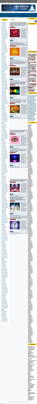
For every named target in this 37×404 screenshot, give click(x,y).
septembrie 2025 (4, 37)
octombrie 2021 (3, 103)
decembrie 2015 (3, 203)
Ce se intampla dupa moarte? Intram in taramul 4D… (32, 62)
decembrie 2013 (3, 237)
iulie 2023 (3, 74)
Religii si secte (30, 390)
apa (29, 95)
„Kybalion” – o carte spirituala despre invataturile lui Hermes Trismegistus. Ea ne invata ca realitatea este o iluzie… (32, 70)
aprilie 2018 (3, 164)
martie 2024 (3, 62)
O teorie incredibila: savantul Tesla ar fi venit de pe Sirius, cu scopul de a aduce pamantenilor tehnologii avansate (32, 74)
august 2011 (3, 277)
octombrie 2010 (3, 291)
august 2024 (29, 149)
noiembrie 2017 (3, 170)
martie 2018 (3, 165)
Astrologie (33, 95)
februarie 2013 (30, 291)
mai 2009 (2, 315)
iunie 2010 (3, 296)
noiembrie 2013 (3, 238)
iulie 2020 (3, 126)
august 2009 (3, 311)
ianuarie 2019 (3, 151)
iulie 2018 (29, 224)
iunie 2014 (29, 275)
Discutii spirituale (12, 80)
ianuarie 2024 (3, 65)
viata (33, 120)
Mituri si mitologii (30, 376)
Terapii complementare (31, 396)
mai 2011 (2, 281)
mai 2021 (2, 111)
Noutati (29, 378)
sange (34, 111)
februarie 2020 (30, 205)
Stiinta (29, 394)
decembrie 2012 (3, 254)
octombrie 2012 (3, 257)
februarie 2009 (3, 319)
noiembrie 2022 (3, 85)
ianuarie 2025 (3, 48)
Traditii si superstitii (6, 16)
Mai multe (11, 40)
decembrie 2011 (3, 272)
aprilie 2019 (3, 147)
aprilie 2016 (29, 252)
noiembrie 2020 (3, 119)
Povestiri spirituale (30, 385)
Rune (28, 391)
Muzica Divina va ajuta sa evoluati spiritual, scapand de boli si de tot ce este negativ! (18, 83)
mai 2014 (2, 230)
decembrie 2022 (4, 84)
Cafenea (12, 41)
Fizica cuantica (30, 368)
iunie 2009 (3, 314)
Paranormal (30, 108)
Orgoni (29, 382)
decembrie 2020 (4, 118)
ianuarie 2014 (3, 235)
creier (32, 98)
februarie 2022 (30, 180)
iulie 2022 (3, 91)
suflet (29, 116)
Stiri (33, 115)
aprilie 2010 (3, 299)
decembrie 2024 (4, 49)
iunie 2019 (29, 213)
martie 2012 (29, 303)
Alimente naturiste (30, 346)
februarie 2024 (3, 64)
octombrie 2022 (3, 87)
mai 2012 (2, 265)
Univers (29, 120)
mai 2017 (2, 180)
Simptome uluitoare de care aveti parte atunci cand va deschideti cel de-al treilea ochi (18, 180)
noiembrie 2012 (3, 256)
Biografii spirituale (30, 352)
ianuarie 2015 (3, 218)
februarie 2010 (3, 302)
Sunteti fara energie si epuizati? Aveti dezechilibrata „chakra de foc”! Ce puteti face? (18, 44)
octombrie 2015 (3, 206)
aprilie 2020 (3, 130)
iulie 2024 (3, 57)
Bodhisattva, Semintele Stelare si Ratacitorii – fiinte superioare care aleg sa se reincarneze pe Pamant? (32, 54)
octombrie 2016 (3, 189)
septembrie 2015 (4, 207)
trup (33, 119)
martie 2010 (3, 300)
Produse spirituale (30, 387)
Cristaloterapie (30, 358)
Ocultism (29, 381)
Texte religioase (30, 397)
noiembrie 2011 (3, 273)
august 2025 (3, 38)
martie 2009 (3, 318)
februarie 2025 (3, 46)
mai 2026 (2, 26)
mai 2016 (2, 196)
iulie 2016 (2, 193)
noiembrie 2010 (30, 319)
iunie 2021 (29, 188)
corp (29, 98)
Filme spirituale (30, 366)
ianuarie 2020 (3, 134)
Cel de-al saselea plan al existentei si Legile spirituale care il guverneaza (18, 101)
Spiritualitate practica (21, 0)
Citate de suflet (30, 354)
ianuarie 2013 (3, 253)
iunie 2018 (3, 161)
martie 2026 (29, 129)
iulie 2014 (2, 227)
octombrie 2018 (3, 155)
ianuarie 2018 (3, 168)
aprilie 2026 (3, 27)
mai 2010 (2, 298)
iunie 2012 (29, 300)
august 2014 (3, 226)
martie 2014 (3, 233)
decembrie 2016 (30, 244)
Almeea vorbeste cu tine (31, 347)
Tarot (29, 395)
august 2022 (3, 89)
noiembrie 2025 (3, 34)
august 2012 (3, 261)
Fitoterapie (29, 367)
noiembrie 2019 (30, 208)
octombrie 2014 (3, 222)
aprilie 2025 (29, 141)
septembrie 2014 (30, 272)
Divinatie (27, 0)
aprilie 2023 (3, 78)
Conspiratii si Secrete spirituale (7, 0)
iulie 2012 (2, 262)
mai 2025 (2, 42)
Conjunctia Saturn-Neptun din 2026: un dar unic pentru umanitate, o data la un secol (32, 86)
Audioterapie (29, 351)
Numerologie (29, 380)
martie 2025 (3, 45)
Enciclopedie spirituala (13, 60)
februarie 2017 (3, 184)
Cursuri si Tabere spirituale (31, 360)
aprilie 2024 (3, 61)
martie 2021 (3, 114)
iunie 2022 (3, 92)
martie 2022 (3, 96)
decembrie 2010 (3, 288)
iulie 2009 (3, 312)
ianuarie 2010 (3, 303)
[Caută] (36, 21)
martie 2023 (3, 80)
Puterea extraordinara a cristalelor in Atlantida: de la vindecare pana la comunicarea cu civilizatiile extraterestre (17, 198)
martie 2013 (3, 250)
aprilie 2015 (3, 214)
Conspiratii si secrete (31, 355)
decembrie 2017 (3, 169)
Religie (10, 16)
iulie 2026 (2, 23)
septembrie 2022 (4, 88)
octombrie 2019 (3, 138)
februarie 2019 (3, 150)
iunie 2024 (3, 58)
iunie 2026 (3, 24)
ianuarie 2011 (3, 287)
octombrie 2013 (30, 283)
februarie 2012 (3, 269)
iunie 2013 (3, 246)
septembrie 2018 (4, 157)
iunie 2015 (3, 211)
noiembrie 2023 (3, 68)
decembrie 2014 (3, 219)
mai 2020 (2, 128)
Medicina (2, 16)
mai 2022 (29, 177)
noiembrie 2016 (3, 188)
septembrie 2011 (4, 276)
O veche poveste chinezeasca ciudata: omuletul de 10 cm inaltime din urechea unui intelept (32, 90)
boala (30, 96)
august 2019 (3, 142)
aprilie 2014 (3, 231)
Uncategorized (30, 399)
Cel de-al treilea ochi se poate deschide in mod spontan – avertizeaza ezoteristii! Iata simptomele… (18, 131)
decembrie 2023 (30, 157)
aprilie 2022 (3, 95)
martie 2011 (3, 284)
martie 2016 (3, 199)
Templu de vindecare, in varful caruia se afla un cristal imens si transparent (32, 84)
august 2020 (3, 124)
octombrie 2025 (3, 35)
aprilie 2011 (3, 283)
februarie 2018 (3, 166)
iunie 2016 (3, 195)
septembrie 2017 (30, 235)
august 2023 (3, 73)
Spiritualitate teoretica (14, 0)
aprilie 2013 (3, 249)
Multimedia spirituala (31, 377)
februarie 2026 (3, 30)
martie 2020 (3, 131)
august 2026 (3, 22)
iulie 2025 (2, 39)
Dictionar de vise (30, 361)
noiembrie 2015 (3, 204)
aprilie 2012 (3, 266)
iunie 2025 (3, 41)
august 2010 (29, 322)
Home (1, 0)
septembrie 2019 (30, 210)
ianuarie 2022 (3, 99)
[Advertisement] (18, 124)
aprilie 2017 (3, 181)
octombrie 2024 (4, 52)
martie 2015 (3, 215)
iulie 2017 (2, 177)
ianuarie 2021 (3, 116)
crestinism (30, 99)
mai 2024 (2, 60)
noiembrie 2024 (3, 50)
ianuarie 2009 (3, 321)
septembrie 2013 (30, 284)
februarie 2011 (3, 285)
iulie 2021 (2, 108)
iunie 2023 (3, 76)
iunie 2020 (3, 127)
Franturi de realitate (32, 0)
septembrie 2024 (30, 148)
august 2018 (3, 158)
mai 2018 (2, 162)
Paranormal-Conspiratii (15, 16)
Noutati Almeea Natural (31, 379)
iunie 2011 (2, 280)
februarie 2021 (3, 115)
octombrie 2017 (3, 172)
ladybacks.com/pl (2, 403)
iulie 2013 (2, 245)
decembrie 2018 (3, 153)
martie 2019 (29, 216)
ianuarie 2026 (3, 31)
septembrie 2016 (4, 191)
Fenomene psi (30, 365)
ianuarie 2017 (3, 185)
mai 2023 (2, 77)
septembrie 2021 (30, 185)
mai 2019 (2, 146)
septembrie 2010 (4, 292)
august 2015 (3, 208)
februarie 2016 (3, 200)
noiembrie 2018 (3, 154)
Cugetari (34, 99)
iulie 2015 (2, 210)
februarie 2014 (3, 234)
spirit (29, 112)
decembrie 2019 (3, 135)
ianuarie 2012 (3, 270)
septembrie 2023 (30, 160)
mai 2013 (2, 247)
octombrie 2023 (3, 69)
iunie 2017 (3, 178)
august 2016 (3, 192)
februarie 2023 (3, 81)
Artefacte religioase (30, 349)
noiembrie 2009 (3, 306)
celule (29, 97)
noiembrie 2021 (3, 102)
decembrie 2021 (3, 100)
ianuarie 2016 (30, 255)
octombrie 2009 (3, 307)
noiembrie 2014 (3, 221)
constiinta (33, 97)
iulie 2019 (2, 143)
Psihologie (29, 388)
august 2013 (3, 243)
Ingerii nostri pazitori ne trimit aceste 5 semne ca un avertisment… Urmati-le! (18, 218)
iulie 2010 (2, 295)
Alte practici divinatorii (31, 348)
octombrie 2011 (3, 274)
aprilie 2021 (3, 112)
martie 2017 (3, 182)
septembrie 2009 (30, 334)
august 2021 (3, 107)
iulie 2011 (29, 311)
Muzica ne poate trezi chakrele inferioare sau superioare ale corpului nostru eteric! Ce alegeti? (18, 63)
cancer (34, 96)
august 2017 (29, 236)
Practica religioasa (30, 386)
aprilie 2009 (29, 339)
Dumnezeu (32, 101)
